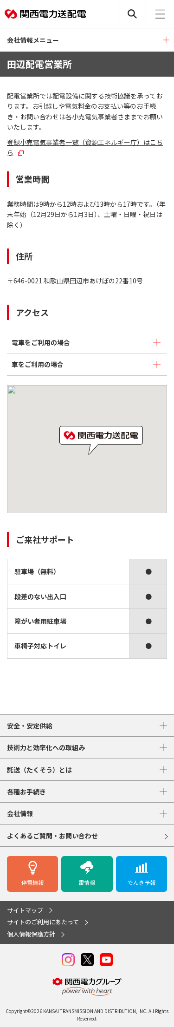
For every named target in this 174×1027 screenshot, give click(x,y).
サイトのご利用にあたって (43, 921)
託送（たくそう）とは (39, 769)
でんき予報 (141, 882)
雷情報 (86, 882)
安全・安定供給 (29, 725)
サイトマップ (25, 910)
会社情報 (20, 813)
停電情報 (32, 882)
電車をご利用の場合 (41, 342)
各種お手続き (26, 791)
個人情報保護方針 (31, 933)
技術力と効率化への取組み (46, 747)
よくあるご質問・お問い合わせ (52, 835)
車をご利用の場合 (38, 364)
